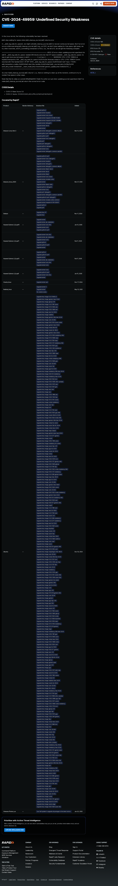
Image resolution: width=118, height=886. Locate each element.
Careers (28, 867)
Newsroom (29, 854)
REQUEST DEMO (8, 26)
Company (69, 3)
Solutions (5, 857)
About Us (28, 847)
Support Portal (78, 850)
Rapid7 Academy (78, 860)
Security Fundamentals (57, 864)
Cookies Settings (68, 879)
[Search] (93, 3)
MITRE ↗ (93, 72)
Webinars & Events (55, 854)
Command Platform (8, 851)
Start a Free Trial (8, 866)
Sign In (75, 847)
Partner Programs (31, 860)
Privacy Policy (21, 879)
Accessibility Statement (55, 879)
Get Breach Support (9, 870)
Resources (53, 3)
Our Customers (30, 857)
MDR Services (7, 855)
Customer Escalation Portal (82, 864)
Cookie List (44, 879)
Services (45, 3)
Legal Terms (12, 879)
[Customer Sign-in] (101, 3)
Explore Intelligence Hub (15, 830)
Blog (50, 847)
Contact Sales (7, 872)
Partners (61, 3)
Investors (28, 864)
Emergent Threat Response (58, 850)
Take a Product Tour (9, 868)
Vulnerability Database (57, 860)
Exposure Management (10, 853)
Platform (36, 3)
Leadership (29, 850)
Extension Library (79, 857)
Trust (37, 879)
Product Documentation (81, 854)
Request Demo (109, 3)
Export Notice (30, 879)
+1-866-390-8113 (102, 846)
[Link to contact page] (97, 3)
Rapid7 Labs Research (57, 857)
